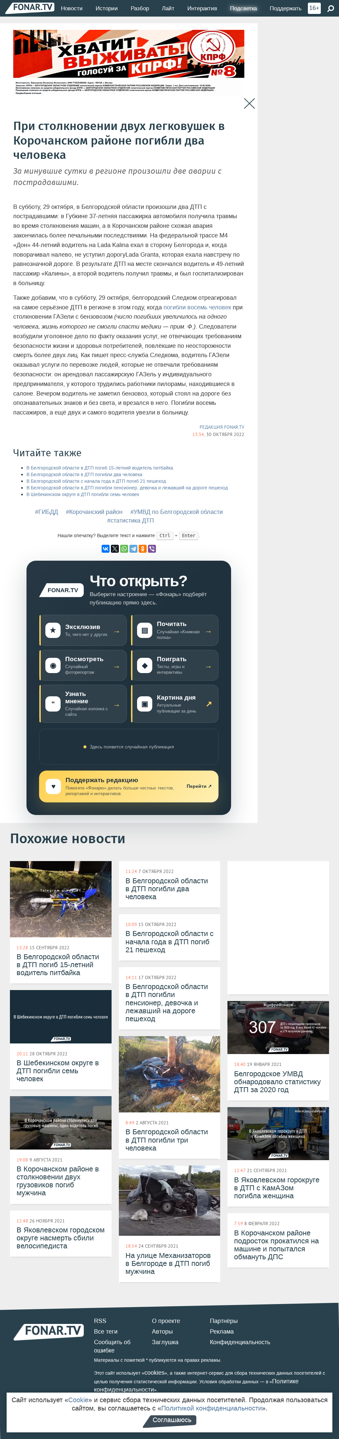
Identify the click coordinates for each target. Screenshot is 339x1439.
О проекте (166, 1321)
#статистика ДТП (130, 521)
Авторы (162, 1332)
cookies (154, 1373)
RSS (100, 1321)
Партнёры (224, 1321)
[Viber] (152, 549)
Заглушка (165, 1342)
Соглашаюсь (172, 1419)
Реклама (222, 1332)
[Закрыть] (249, 103)
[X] (115, 549)
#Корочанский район (94, 512)
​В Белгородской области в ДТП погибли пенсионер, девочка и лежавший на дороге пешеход (127, 488)
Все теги (106, 1332)
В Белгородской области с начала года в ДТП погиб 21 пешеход (96, 481)
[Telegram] (133, 549)
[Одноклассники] (143, 549)
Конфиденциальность (240, 1342)
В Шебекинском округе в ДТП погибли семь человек (82, 494)
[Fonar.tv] (30, 8)
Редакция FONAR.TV (222, 427)
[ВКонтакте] (106, 549)
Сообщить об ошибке (112, 1346)
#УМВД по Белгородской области (176, 512)
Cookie (78, 1400)
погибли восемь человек (197, 307)
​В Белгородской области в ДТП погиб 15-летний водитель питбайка (99, 468)
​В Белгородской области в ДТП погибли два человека (84, 474)
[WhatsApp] (124, 549)
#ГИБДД (46, 512)
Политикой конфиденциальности (211, 1408)
